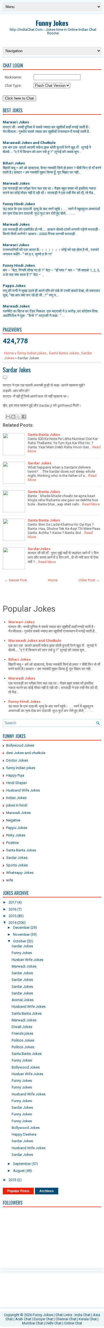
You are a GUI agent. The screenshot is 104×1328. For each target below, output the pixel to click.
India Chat (82, 1315)
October (20, 941)
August (19, 1171)
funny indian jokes (31, 353)
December (22, 927)
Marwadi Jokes (16, 183)
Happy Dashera (24, 1134)
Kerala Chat (88, 1319)
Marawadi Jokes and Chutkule (29, 143)
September (22, 1164)
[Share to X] (18, 416)
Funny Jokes (52, 23)
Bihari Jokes (14, 163)
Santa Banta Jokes (64, 353)
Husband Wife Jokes (23, 790)
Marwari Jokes (16, 122)
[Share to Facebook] (24, 416)
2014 (13, 922)
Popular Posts (18, 1191)
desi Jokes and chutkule (25, 753)
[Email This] (8, 416)
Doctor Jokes (17, 760)
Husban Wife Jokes (27, 960)
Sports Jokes (17, 865)
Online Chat (73, 1323)
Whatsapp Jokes (20, 873)
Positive (12, 843)
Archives (46, 1191)
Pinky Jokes (15, 835)
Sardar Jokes (17, 370)
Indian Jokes (16, 798)
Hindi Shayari (16, 783)
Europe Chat (43, 1319)
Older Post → (89, 580)
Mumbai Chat (32, 1323)
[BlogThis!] (13, 416)
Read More (91, 504)
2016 (13, 909)
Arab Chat (23, 1319)
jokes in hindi (16, 805)
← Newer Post (15, 580)
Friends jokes (22, 1033)
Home (9, 353)
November (22, 934)
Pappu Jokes (14, 286)
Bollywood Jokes (20, 745)
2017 (13, 902)
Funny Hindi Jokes (19, 204)
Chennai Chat (65, 1319)
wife (9, 880)
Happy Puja (15, 775)
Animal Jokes (23, 1000)
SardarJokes (39, 549)
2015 (13, 916)
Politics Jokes (23, 1040)
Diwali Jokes (22, 1027)
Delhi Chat (53, 1323)
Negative (13, 820)
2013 (13, 1180)
